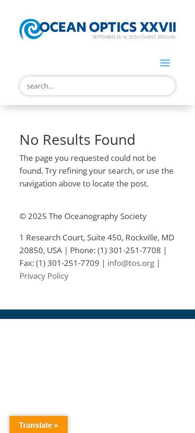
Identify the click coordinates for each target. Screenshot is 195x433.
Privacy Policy (44, 275)
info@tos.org (130, 262)
